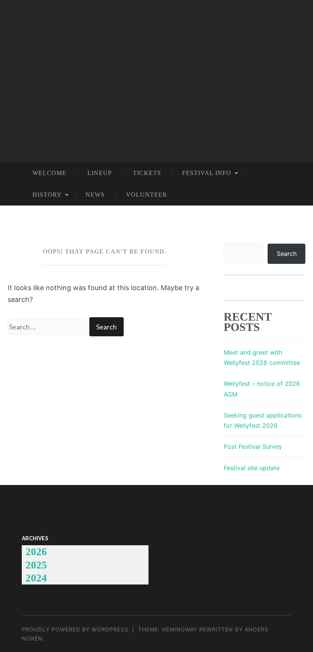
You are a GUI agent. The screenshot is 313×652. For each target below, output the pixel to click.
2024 (36, 578)
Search (287, 253)
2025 (36, 565)
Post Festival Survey (253, 446)
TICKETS (147, 173)
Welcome (49, 173)
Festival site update (252, 468)
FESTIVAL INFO (206, 173)
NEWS (95, 194)
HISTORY (47, 194)
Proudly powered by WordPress (75, 629)
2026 (36, 551)
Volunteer (146, 194)
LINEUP (99, 173)
